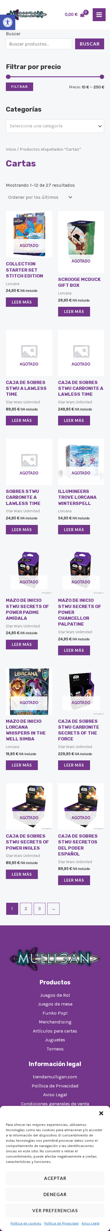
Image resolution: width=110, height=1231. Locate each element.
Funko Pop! (55, 1013)
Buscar (13, 33)
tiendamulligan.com (55, 1077)
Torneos (55, 1049)
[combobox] (55, 126)
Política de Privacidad (61, 1223)
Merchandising (55, 1022)
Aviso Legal (90, 1223)
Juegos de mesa (55, 1004)
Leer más (22, 302)
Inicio (11, 149)
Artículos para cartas (55, 1031)
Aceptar (55, 1178)
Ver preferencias (55, 1210)
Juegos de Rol (55, 995)
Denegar (55, 1194)
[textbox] (52, 126)
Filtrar (19, 86)
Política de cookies (26, 1223)
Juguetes (55, 1040)
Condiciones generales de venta (55, 1104)
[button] (7, 22)
